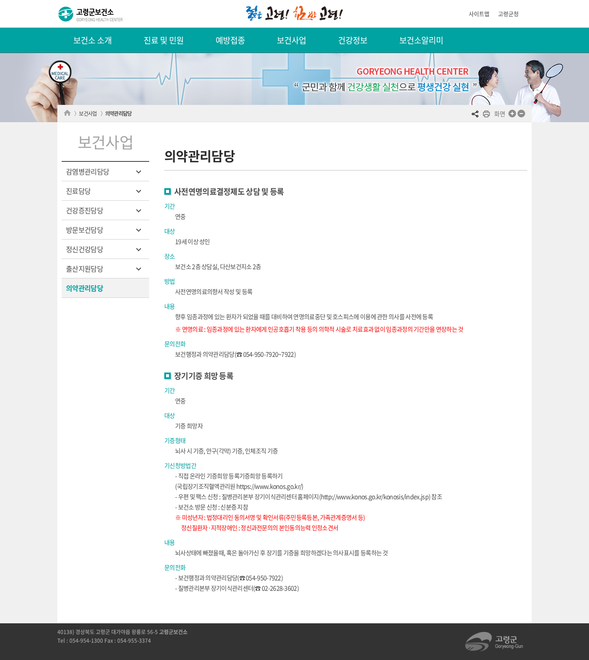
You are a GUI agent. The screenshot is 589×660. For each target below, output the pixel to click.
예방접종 (230, 40)
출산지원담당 (84, 268)
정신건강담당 (84, 249)
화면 (499, 113)
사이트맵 (479, 13)
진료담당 (78, 191)
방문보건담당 (84, 229)
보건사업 (291, 40)
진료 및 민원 (164, 40)
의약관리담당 (118, 113)
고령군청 (508, 13)
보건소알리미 (421, 40)
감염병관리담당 (87, 171)
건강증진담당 (84, 210)
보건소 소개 (92, 40)
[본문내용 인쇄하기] (486, 115)
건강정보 (352, 40)
